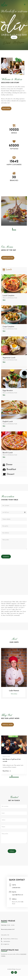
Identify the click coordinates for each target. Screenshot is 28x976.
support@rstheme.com (17, 894)
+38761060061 (6, 941)
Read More (6, 771)
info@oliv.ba (6, 944)
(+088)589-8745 (16, 887)
